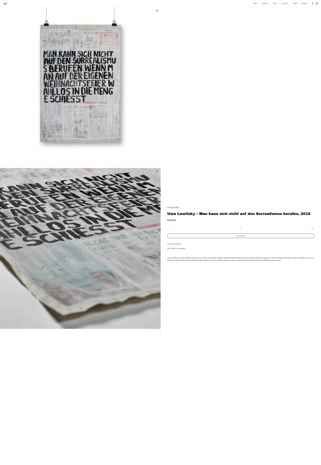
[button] (312, 229)
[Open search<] (313, 3)
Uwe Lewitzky (174, 207)
